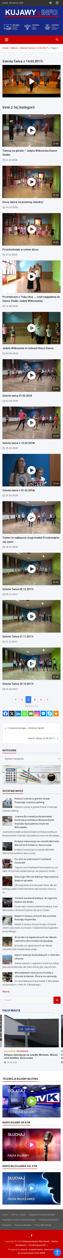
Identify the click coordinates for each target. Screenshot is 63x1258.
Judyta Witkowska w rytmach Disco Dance (28, 348)
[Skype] (49, 713)
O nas (5, 1214)
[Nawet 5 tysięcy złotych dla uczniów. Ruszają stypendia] (7, 920)
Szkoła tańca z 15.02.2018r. (19, 443)
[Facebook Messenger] (43, 713)
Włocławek (9, 1051)
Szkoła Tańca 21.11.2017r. (18, 636)
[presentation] (53, 1010)
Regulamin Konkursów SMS (42, 1214)
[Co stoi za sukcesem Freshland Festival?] (7, 863)
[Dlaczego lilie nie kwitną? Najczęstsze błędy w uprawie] (7, 881)
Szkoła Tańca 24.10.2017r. (18, 683)
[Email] (31, 713)
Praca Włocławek (43, 1225)
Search (57, 1000)
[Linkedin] (18, 713)
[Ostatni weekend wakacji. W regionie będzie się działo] (7, 902)
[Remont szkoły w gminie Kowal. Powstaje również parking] (7, 803)
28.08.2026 (12, 1062)
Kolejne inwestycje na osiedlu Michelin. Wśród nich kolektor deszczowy (30, 1056)
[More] (56, 713)
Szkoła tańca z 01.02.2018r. (19, 490)
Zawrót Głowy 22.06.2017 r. (42, 738)
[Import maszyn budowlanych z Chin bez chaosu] (7, 959)
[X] (12, 713)
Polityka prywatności (49, 1219)
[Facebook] (5, 713)
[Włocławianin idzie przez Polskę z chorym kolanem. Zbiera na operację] (7, 977)
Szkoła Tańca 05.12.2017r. (18, 589)
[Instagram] (37, 713)
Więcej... (6, 991)
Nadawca (6, 1225)
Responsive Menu (50, 3)
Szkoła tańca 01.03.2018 (17, 395)
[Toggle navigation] (6, 39)
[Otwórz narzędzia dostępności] (57, 1252)
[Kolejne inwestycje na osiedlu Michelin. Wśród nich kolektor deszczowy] (7, 846)
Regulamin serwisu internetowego (19, 1219)
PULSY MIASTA (11, 1010)
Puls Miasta (22, 1051)
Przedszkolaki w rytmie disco (20, 249)
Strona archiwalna (23, 1225)
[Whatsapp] (24, 713)
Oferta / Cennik (18, 1214)
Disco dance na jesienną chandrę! (22, 202)
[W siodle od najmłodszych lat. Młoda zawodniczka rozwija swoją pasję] (7, 942)
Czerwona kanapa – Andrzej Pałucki (25, 728)
